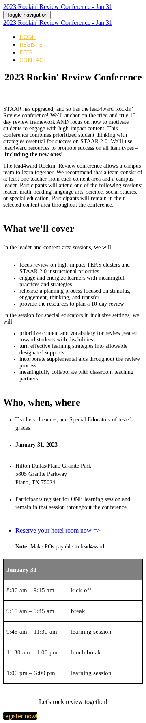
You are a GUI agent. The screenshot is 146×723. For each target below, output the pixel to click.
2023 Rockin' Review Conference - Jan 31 (57, 6)
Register (32, 44)
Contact (33, 60)
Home (27, 37)
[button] (20, 716)
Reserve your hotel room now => (58, 530)
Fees (25, 52)
